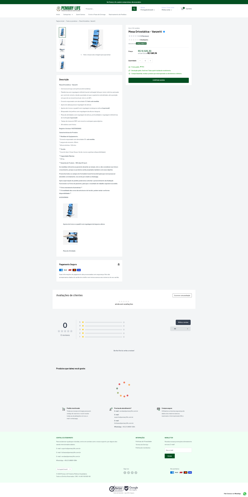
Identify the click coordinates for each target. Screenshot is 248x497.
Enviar (170, 456)
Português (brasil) (62, 469)
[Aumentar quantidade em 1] (150, 61)
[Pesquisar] (134, 9)
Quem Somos (80, 14)
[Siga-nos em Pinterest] (132, 472)
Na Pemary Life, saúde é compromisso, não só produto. (124, 2)
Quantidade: (132, 60)
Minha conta (166, 10)
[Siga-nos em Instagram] (128, 472)
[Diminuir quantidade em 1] (140, 61)
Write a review (183, 322)
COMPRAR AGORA (159, 80)
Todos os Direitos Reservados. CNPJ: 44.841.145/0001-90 (73, 476)
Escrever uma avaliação (182, 295)
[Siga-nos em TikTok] (136, 472)
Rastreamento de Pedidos (117, 14)
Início (58, 14)
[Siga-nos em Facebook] (125, 472)
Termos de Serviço (142, 444)
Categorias (67, 14)
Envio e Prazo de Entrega (96, 14)
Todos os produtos (71, 21)
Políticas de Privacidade (144, 441)
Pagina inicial (60, 21)
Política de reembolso (143, 448)
